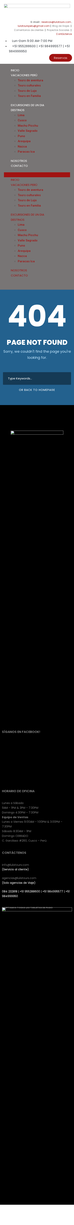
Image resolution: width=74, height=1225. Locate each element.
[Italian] (62, 277)
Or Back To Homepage (37, 390)
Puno (21, 136)
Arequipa (24, 141)
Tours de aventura (30, 80)
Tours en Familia (29, 96)
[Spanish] (70, 277)
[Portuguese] (66, 277)
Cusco (22, 120)
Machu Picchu (28, 125)
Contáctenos (64, 34)
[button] (60, 58)
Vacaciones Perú (24, 75)
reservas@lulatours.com (56, 22)
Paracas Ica (26, 151)
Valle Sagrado (27, 131)
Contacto (19, 166)
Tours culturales (29, 85)
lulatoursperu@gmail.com (34, 26)
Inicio (15, 70)
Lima (21, 115)
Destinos (17, 110)
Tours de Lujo (27, 91)
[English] (54, 277)
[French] (58, 277)
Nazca (22, 146)
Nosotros (19, 161)
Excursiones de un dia (27, 105)
